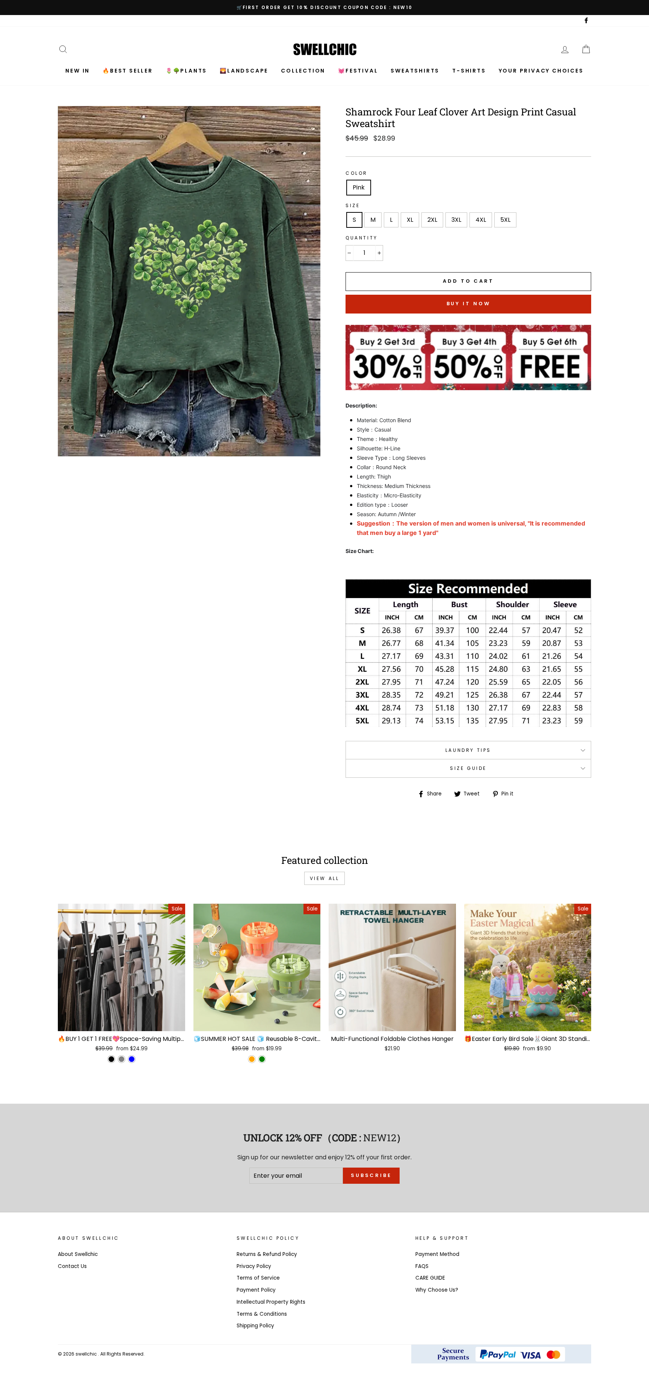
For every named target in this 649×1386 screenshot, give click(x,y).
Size (353, 205)
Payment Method (437, 1254)
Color (357, 173)
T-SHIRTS (469, 70)
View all (325, 878)
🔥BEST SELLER (128, 70)
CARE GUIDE (430, 1277)
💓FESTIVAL (358, 70)
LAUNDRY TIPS (468, 750)
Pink (359, 187)
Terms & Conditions (262, 1314)
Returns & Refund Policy (267, 1254)
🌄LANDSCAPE (244, 70)
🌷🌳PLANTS (186, 70)
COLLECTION (303, 70)
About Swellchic (78, 1254)
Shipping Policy (255, 1325)
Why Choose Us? (436, 1290)
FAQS (422, 1266)
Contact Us (72, 1266)
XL (410, 219)
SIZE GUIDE (468, 768)
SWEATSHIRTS (415, 70)
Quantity (362, 238)
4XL (480, 219)
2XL (432, 219)
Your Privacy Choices (541, 70)
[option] (324, 7)
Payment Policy (256, 1290)
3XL (456, 219)
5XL (505, 219)
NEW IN (77, 70)
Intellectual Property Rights (271, 1302)
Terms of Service (258, 1277)
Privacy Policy (254, 1266)
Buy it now (469, 303)
